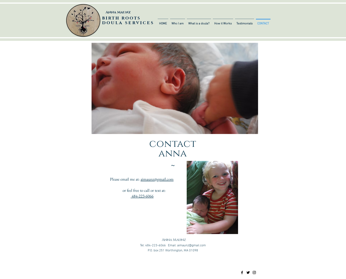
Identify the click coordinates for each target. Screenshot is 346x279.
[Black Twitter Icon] (248, 272)
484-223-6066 (142, 196)
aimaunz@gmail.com (157, 179)
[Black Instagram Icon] (254, 272)
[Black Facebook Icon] (242, 272)
